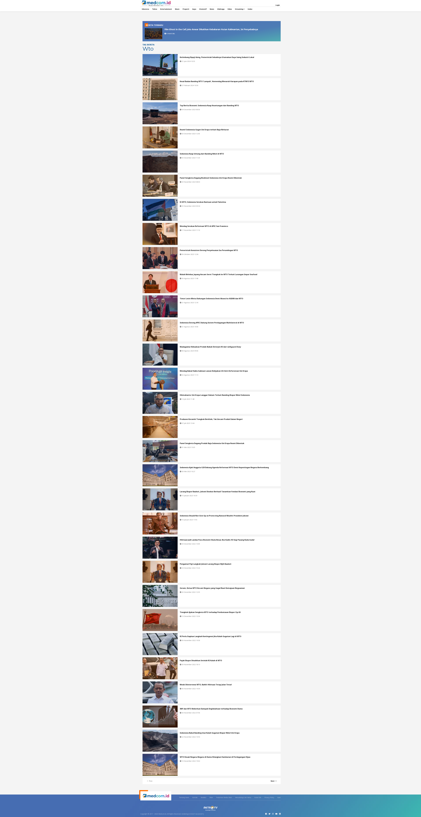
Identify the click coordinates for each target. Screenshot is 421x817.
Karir (279, 797)
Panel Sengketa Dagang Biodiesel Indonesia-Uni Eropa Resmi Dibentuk (211, 178)
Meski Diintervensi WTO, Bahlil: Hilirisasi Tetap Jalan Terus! (206, 684)
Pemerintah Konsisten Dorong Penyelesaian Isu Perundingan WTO (209, 250)
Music (177, 9)
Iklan (211, 797)
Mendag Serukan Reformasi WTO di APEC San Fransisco (204, 226)
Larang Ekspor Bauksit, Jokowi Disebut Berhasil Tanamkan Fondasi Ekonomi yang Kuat (217, 491)
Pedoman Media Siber (224, 797)
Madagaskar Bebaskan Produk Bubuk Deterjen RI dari (210, 347)
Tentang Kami (184, 797)
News (212, 9)
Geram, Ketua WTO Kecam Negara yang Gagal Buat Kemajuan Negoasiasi (212, 588)
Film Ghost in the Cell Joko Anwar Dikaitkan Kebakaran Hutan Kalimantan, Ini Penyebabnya (211, 29)
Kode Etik (257, 797)
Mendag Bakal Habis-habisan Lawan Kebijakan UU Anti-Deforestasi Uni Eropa (214, 371)
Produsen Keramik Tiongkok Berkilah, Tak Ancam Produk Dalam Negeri (211, 419)
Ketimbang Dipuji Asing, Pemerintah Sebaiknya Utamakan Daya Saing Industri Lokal (217, 57)
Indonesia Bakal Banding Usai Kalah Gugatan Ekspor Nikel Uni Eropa (209, 733)
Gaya (194, 9)
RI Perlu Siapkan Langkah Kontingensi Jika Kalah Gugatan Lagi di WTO (210, 636)
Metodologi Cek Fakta (243, 797)
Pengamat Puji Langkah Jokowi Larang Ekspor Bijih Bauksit (205, 564)
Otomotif (203, 9)
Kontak (194, 797)
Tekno (154, 9)
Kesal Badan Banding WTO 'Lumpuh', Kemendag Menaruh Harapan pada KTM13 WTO (217, 81)
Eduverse (145, 9)
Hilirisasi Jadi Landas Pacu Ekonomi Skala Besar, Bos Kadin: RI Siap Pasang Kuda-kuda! (217, 540)
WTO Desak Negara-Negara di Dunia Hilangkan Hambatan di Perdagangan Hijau (215, 757)
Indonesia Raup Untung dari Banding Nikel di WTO (202, 154)
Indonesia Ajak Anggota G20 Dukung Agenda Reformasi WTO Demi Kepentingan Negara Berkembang (224, 467)
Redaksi (203, 797)
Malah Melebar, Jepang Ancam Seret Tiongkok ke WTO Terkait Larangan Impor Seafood (218, 274)
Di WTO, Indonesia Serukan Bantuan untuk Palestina (203, 202)
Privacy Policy (269, 797)
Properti (186, 9)
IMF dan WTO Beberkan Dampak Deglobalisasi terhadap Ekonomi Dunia (211, 709)
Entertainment (166, 9)
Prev (150, 781)
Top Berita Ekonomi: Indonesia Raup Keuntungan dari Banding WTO (209, 105)
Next (273, 781)
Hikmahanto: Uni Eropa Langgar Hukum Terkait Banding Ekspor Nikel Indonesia (215, 395)
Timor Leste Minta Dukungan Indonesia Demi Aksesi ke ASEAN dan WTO (211, 298)
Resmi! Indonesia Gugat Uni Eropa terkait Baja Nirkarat (204, 129)
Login (278, 5)
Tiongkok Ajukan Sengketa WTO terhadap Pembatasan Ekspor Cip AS (210, 612)
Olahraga (220, 9)
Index (250, 9)
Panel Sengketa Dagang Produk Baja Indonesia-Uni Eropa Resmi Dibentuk (212, 443)
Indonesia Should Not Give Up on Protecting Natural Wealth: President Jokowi (214, 516)
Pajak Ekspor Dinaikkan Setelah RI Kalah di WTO (201, 660)
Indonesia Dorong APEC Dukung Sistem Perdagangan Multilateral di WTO (212, 322)
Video (229, 9)
